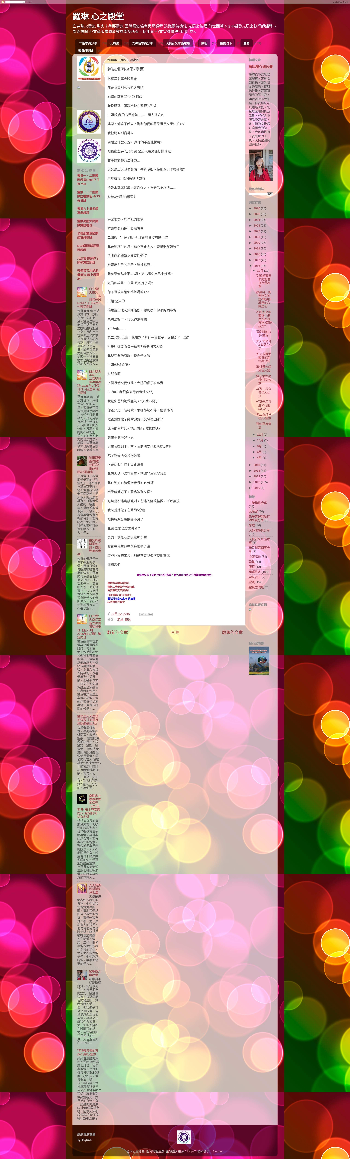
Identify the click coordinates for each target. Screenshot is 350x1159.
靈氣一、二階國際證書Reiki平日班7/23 (88, 180)
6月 (259, 452)
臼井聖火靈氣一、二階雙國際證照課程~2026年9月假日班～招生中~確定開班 (89, 382)
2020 (257, 242)
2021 (257, 237)
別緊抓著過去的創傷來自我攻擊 (263, 281)
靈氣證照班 (85, 50)
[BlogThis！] (143, 614)
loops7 (191, 1151)
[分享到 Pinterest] (151, 614)
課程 (204, 43)
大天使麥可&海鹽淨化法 (95, 889)
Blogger (217, 1151)
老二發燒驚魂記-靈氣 (263, 416)
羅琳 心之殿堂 (98, 16)
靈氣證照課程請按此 (118, 583)
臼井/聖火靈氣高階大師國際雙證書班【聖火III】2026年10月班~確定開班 (89, 626)
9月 (259, 446)
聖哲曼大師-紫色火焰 (264, 368)
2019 (257, 248)
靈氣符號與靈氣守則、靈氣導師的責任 (89, 547)
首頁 (175, 632)
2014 (257, 470)
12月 (260, 270)
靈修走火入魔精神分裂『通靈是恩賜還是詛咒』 (87, 720)
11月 (260, 434)
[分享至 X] (146, 614)
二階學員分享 (88, 43)
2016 (257, 265)
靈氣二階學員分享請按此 (121, 587)
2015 (257, 465)
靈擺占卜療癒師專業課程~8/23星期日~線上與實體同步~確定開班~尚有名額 (89, 806)
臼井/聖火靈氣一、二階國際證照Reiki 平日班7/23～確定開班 (89, 297)
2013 (257, 476)
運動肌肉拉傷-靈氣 (263, 333)
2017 (257, 260)
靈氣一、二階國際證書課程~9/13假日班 (88, 196)
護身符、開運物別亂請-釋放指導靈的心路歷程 (263, 299)
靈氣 (246, 43)
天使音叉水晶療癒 (178, 43)
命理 (252, 525)
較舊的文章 (232, 632)
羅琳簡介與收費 (116, 602)
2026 (257, 208)
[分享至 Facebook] (148, 614)
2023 (257, 225)
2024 (257, 219)
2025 (257, 214)
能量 (120, 619)
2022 (257, 231)
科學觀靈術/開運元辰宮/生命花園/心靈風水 (89, 465)
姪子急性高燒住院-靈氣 (263, 379)
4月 (259, 457)
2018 (257, 254)
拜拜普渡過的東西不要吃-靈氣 (87, 1052)
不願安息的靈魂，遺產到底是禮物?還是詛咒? (264, 319)
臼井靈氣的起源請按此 (119, 595)
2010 (257, 488)
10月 (260, 440)
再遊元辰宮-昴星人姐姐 (264, 392)
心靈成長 (255, 556)
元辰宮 (114, 43)
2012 (257, 482)
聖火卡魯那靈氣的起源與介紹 (263, 357)
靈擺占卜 (226, 43)
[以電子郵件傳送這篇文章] (140, 614)
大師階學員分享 (142, 43)
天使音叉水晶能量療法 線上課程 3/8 (88, 274)
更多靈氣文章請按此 (118, 590)
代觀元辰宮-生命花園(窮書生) (264, 405)
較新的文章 (117, 632)
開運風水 (255, 572)
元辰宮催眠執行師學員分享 (259, 518)
